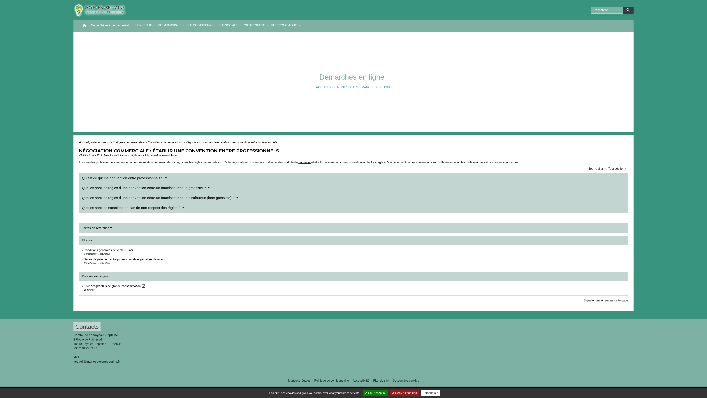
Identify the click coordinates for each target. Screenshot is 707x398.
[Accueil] (103, 10)
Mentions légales (299, 380)
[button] (84, 26)
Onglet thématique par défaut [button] (110, 25)
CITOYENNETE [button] (255, 25)
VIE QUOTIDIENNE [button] (200, 25)
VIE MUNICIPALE (343, 87)
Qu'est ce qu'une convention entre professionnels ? (123, 178)
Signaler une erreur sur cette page (606, 300)
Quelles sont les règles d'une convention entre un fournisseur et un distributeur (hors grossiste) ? (158, 198)
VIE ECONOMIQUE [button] (284, 25)
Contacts (87, 326)
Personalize (430, 392)
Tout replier (598, 168)
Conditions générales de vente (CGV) (108, 250)
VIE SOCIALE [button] (229, 25)
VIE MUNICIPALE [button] (170, 25)
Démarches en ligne (374, 87)
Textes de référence (95, 228)
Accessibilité (361, 380)
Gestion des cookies (406, 380)
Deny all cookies (405, 392)
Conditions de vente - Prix (165, 142)
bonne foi (304, 162)
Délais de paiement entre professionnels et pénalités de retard (124, 259)
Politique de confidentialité (331, 380)
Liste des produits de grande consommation (115, 286)
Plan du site (381, 380)
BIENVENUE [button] (144, 25)
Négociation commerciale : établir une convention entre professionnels (231, 142)
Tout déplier (618, 168)
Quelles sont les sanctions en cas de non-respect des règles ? (131, 208)
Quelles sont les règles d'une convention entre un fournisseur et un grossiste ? (144, 188)
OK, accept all (376, 392)
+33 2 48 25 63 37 (85, 348)
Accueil (322, 87)
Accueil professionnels (94, 142)
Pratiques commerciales (128, 142)
